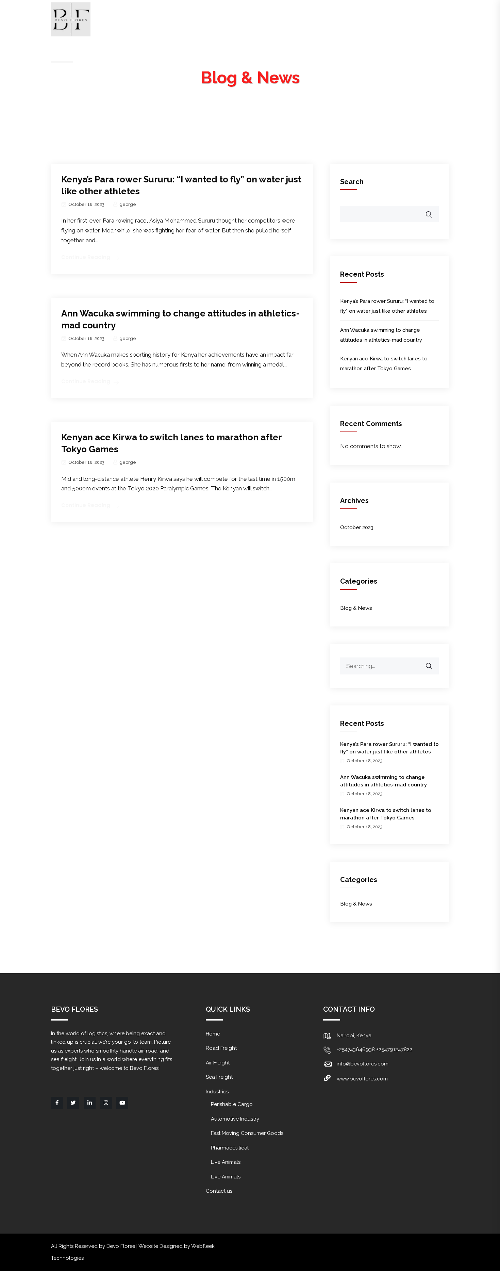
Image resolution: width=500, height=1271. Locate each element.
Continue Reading (85, 257)
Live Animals (225, 1162)
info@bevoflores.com (362, 1064)
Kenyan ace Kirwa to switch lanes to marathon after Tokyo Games (385, 814)
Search (352, 182)
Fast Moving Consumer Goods (247, 1133)
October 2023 (356, 527)
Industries (360, 20)
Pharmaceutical (230, 1148)
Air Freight (257, 20)
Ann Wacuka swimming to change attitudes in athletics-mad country (383, 781)
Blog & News (356, 608)
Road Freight (202, 20)
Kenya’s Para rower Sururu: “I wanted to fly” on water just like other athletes (389, 748)
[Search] (433, 662)
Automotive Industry (235, 1119)
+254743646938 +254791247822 (374, 1049)
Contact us (415, 20)
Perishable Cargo (232, 1104)
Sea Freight (309, 20)
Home (154, 20)
